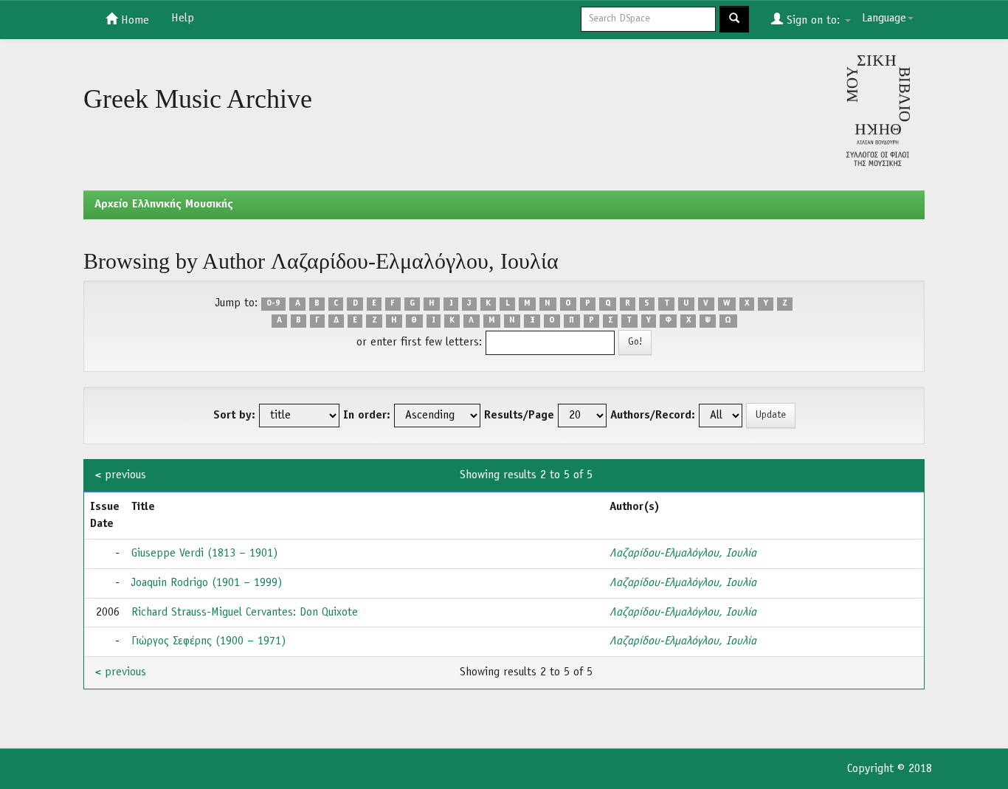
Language (884, 18)
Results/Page (519, 415)
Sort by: (234, 415)
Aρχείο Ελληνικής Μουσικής (163, 204)
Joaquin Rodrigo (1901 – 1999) (206, 583)
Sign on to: (813, 21)
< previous (120, 475)
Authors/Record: (652, 415)
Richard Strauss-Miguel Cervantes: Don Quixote (244, 613)
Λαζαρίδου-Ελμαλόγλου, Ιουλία (683, 553)
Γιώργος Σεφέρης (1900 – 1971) (208, 641)
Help (182, 18)
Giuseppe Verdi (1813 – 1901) (204, 553)
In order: (366, 415)
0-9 (273, 304)
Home (133, 21)
